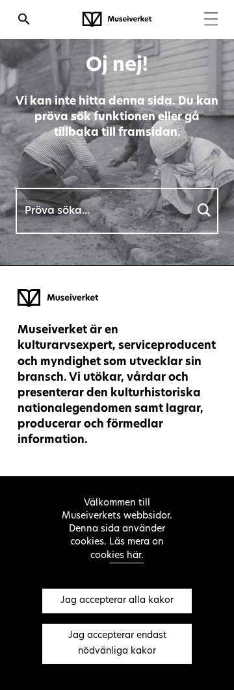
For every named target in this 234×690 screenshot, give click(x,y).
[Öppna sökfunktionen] (24, 21)
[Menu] (211, 20)
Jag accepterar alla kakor (117, 601)
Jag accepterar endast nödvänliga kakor (117, 643)
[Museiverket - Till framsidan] (117, 19)
